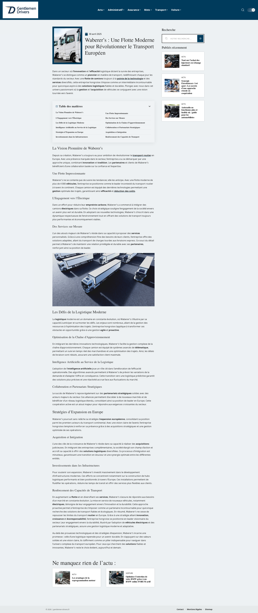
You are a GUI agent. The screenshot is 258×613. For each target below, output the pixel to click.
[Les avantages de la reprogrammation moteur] (62, 577)
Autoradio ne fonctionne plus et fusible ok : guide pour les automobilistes (189, 112)
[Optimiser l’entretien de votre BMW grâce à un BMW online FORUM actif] (116, 577)
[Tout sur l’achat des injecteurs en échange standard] (172, 61)
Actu (74, 574)
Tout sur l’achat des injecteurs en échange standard (191, 63)
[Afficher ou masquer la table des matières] (117, 106)
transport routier (142, 155)
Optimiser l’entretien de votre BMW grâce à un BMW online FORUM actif (138, 579)
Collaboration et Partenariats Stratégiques (122, 127)
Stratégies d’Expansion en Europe (69, 132)
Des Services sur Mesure (115, 118)
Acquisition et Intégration (115, 132)
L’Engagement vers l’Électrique (68, 118)
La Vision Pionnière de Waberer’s (69, 112)
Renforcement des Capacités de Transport (122, 136)
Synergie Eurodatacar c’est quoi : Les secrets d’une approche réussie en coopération (189, 87)
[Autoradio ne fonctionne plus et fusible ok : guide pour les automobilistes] (172, 110)
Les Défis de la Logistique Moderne (70, 122)
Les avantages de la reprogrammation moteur (83, 579)
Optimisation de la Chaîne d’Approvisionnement (125, 122)
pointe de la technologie (130, 78)
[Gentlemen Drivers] (20, 10)
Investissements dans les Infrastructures (72, 136)
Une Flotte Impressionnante (116, 113)
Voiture (129, 573)
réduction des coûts (124, 191)
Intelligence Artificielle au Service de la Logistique (76, 127)
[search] (242, 10)
